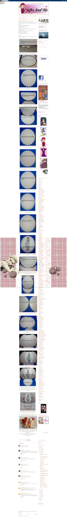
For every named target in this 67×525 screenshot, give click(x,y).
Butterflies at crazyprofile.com (42, 440)
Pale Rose (40, 310)
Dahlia (39, 229)
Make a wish (40, 295)
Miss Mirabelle (40, 302)
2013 (40, 446)
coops (23, 22)
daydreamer (40, 379)
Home (28, 514)
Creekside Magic (41, 226)
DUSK (39, 228)
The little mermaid (41, 356)
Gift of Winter (40, 261)
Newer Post (19, 514)
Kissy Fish (40, 276)
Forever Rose (40, 254)
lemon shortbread (41, 386)
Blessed (39, 204)
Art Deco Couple (41, 190)
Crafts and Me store (31, 415)
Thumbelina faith (41, 358)
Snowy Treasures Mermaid (42, 339)
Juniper (39, 273)
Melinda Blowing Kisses (42, 298)
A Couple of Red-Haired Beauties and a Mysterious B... (44, 474)
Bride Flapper (40, 208)
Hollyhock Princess (41, 269)
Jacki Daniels (22, 450)
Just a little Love (41, 274)
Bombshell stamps (41, 205)
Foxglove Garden (41, 255)
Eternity (40, 240)
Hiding (39, 268)
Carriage (40, 213)
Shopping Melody (41, 331)
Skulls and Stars (40, 337)
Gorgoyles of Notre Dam (41, 264)
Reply (21, 447)
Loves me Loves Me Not (42, 293)
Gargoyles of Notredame (41, 258)
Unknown (22, 482)
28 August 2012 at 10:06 (25, 457)
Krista (39, 277)
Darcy (39, 232)
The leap (40, 355)
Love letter (40, 292)
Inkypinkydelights (23, 493)
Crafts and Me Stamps (33, 4)
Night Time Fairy (41, 308)
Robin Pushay (40, 322)
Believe (39, 197)
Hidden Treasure (41, 267)
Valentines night (41, 363)
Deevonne (40, 236)
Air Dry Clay (40, 181)
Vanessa (39, 364)
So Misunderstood (41, 340)
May (39, 297)
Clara (39, 223)
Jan (21, 445)
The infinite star (40, 354)
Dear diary (40, 235)
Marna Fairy (40, 296)
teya (39, 398)
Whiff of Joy (40, 369)
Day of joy (40, 234)
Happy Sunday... (42, 465)
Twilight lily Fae (41, 362)
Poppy (39, 313)
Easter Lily (41, 466)
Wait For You (40, 368)
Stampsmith (40, 341)
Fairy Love (40, 241)
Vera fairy (40, 365)
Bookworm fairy (41, 206)
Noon (39, 309)
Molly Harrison (40, 303)
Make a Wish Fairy (41, 294)
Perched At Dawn (41, 312)
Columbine (40, 225)
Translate (44, 27)
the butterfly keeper (41, 399)
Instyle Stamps (40, 270)
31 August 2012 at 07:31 (29, 493)
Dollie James (40, 237)
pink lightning (40, 393)
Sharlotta (40, 329)
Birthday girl (40, 202)
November (41, 449)
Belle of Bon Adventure (41, 199)
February (41, 495)
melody (39, 387)
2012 (40, 447)
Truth (39, 359)
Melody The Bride (41, 299)
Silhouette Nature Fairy (41, 336)
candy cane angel (41, 376)
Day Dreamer (40, 233)
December (41, 448)
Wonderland (40, 372)
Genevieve (40, 259)
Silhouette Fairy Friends (41, 332)
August (41, 453)
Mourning (40, 305)
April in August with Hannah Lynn (44, 464)
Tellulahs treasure (41, 346)
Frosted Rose (40, 257)
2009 (40, 500)
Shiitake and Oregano (41, 330)
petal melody (40, 392)
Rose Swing (40, 324)
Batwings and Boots (41, 196)
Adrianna (40, 179)
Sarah (21, 464)
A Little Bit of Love (42, 460)
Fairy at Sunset (40, 243)
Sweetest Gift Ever (41, 344)
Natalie (39, 306)
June (40, 490)
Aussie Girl (40, 194)
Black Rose (40, 203)
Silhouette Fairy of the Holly (42, 334)
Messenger (40, 301)
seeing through (40, 394)
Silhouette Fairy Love (41, 333)
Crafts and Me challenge (31, 429)
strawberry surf (40, 396)
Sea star (39, 328)
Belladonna (40, 198)
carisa (39, 377)
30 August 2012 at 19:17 (32, 487)
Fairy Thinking (40, 242)
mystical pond (40, 389)
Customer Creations (42, 478)
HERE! (43, 42)
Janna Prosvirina (41, 271)
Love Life (40, 291)
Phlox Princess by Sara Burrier (43, 470)
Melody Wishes (40, 300)
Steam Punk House (41, 342)
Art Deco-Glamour (41, 192)
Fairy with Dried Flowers (42, 245)
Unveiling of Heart (42, 467)
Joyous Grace (40, 272)
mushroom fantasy (41, 388)
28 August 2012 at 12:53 (25, 464)
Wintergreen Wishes (41, 371)
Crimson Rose (40, 227)
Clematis (40, 224)
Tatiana (39, 345)
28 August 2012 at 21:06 (26, 475)
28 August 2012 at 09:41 (25, 445)
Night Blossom (40, 307)
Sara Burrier (40, 326)
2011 (40, 497)
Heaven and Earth (41, 266)
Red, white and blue (42, 477)
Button (39, 211)
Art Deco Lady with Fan (41, 191)
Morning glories (41, 304)
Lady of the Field (41, 282)
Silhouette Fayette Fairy (41, 335)
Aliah (39, 182)
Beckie (21, 475)
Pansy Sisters (40, 311)
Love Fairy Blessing (41, 290)
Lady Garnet (40, 278)
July (40, 489)
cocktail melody (41, 378)
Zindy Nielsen (40, 374)
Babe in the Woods (41, 195)
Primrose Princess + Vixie (43, 483)
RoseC (21, 470)
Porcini (39, 314)
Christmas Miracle (41, 221)
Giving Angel (40, 262)
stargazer (40, 395)
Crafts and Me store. (32, 412)
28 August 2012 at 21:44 (26, 482)
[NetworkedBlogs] (43, 57)
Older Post (36, 514)
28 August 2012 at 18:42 (26, 470)
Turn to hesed (40, 360)
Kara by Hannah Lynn (42, 482)
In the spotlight (42, 461)
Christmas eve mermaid (41, 222)
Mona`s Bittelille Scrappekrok (24, 487)
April (41, 492)
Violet (39, 366)
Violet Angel (40, 367)
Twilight (40, 361)
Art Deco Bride (40, 189)
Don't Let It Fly (40, 238)
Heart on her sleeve (41, 265)
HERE (27, 412)
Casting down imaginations (43, 485)
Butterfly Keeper (41, 210)
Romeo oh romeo (41, 323)
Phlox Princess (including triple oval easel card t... (44, 457)
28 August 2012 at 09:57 (27, 450)
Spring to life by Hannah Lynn (43, 484)
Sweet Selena (40, 343)
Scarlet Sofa (40, 327)
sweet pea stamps (41, 397)
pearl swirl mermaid (41, 391)
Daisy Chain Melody (41, 230)
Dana (39, 231)
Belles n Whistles (41, 200)
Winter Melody (40, 370)
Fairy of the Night (41, 244)
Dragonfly (40, 239)
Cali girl (40, 212)
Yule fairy (40, 373)
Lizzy (21, 457)
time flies (40, 400)
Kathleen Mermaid (41, 275)
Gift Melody (40, 260)
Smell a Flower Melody (41, 338)
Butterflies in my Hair (41, 209)
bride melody (40, 375)
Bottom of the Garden (41, 207)
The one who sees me (41, 357)
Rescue (39, 321)
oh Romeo (40, 390)
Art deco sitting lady (41, 193)
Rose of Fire (40, 325)
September (41, 452)
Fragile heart (40, 256)
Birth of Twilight (41, 201)
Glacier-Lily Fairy (41, 263)
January (41, 496)
